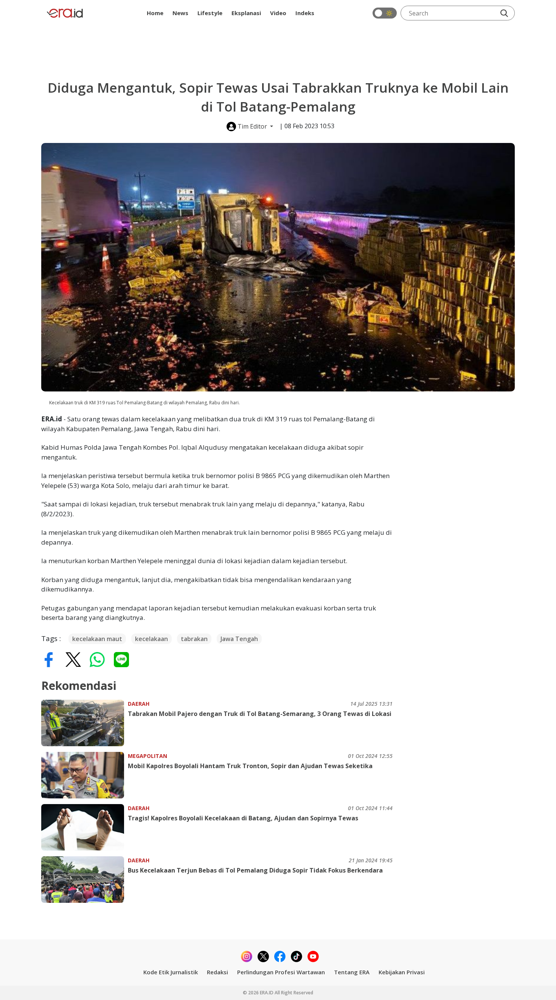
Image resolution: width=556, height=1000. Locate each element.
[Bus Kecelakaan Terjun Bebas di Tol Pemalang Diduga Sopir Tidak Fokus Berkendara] (84, 879)
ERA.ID (267, 992)
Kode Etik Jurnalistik (170, 972)
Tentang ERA (352, 972)
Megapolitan (147, 755)
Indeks (304, 13)
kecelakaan (151, 639)
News (180, 13)
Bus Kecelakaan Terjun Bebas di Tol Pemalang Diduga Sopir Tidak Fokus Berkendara (255, 870)
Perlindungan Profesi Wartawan (281, 972)
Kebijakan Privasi (402, 972)
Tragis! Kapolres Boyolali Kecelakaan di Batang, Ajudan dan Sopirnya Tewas (243, 818)
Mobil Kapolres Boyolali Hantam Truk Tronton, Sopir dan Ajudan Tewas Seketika (250, 766)
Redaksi (217, 972)
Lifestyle (209, 13)
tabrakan (194, 639)
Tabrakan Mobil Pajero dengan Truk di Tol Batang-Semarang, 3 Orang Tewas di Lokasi (259, 714)
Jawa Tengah (239, 639)
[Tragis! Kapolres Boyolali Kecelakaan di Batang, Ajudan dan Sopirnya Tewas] (84, 827)
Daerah (138, 703)
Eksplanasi (246, 13)
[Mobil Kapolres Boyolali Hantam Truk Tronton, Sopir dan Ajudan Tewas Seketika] (84, 775)
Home (155, 13)
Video (278, 13)
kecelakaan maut (97, 639)
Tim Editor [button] (252, 126)
